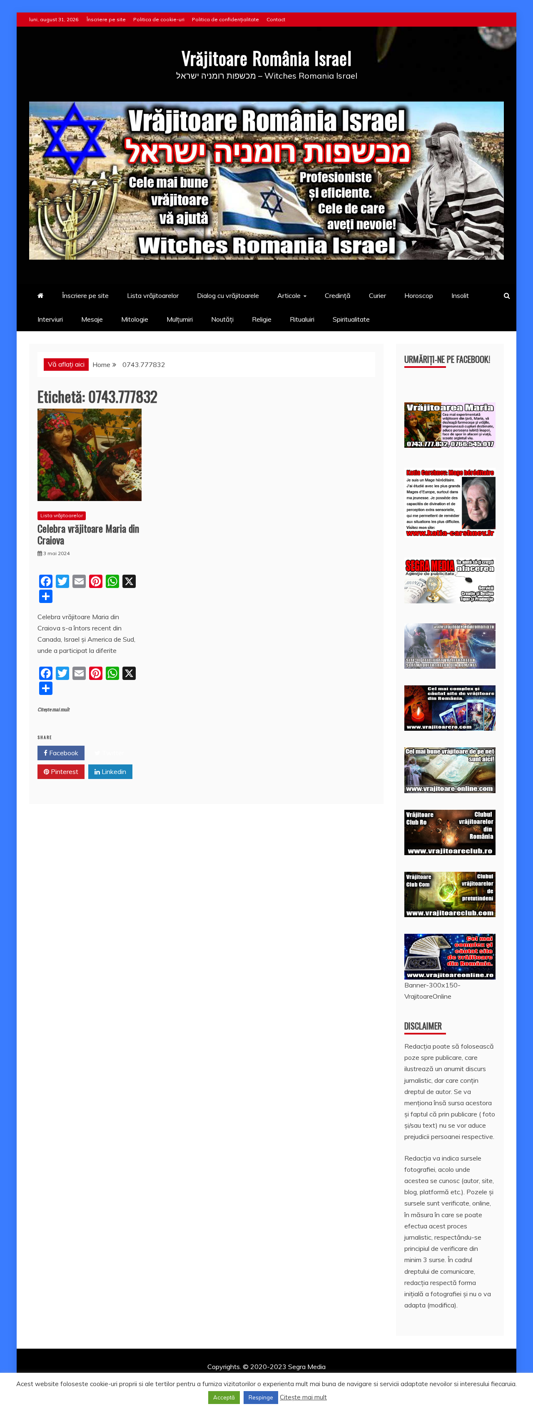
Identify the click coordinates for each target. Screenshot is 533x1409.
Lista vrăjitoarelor (153, 295)
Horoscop (418, 295)
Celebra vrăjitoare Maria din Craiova (88, 534)
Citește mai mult (53, 710)
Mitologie (134, 319)
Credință (338, 295)
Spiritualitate (351, 319)
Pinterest (63, 771)
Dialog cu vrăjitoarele (228, 295)
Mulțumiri (180, 319)
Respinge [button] (261, 1397)
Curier (377, 295)
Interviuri (50, 319)
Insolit (460, 295)
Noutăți (222, 319)
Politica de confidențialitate (225, 19)
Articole (289, 295)
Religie (261, 319)
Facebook (62, 753)
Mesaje (92, 319)
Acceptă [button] (224, 1397)
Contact (275, 19)
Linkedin (113, 771)
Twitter (112, 753)
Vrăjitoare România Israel (267, 58)
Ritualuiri (302, 319)
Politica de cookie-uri (158, 19)
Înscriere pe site (106, 19)
